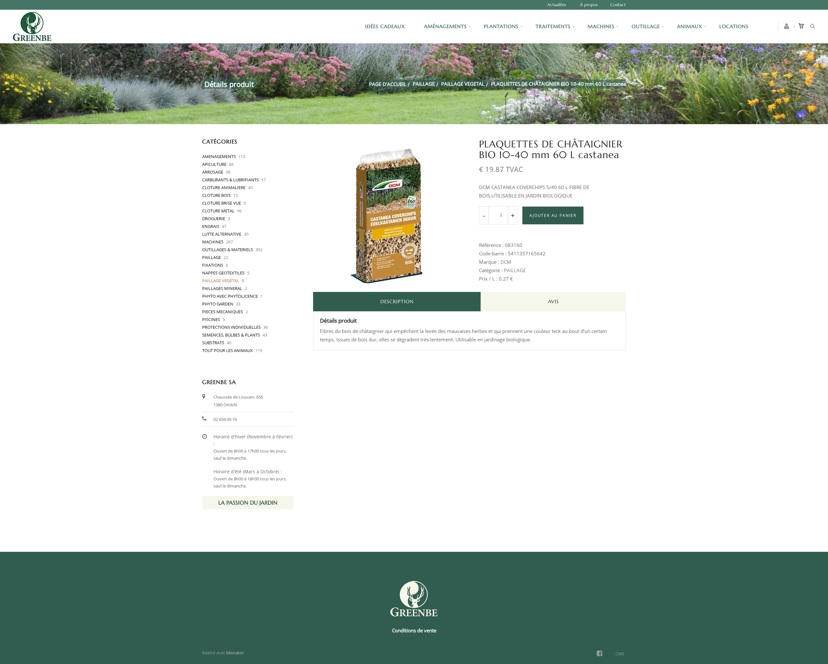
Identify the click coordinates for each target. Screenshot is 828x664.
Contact (618, 4)
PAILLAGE (424, 83)
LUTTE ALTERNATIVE (221, 234)
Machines (601, 26)
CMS (620, 654)
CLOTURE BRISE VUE (221, 203)
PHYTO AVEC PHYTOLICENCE (230, 296)
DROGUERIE (213, 218)
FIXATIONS (212, 265)
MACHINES (212, 242)
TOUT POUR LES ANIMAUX (227, 350)
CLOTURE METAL (218, 211)
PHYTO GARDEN (217, 304)
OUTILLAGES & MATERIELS (227, 249)
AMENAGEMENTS (219, 156)
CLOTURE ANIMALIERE (223, 187)
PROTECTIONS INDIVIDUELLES (231, 327)
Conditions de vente (414, 630)
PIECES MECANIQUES (222, 312)
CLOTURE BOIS (216, 195)
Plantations (501, 26)
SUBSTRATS (213, 343)
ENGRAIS (210, 226)
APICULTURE (214, 164)
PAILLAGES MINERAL (222, 288)
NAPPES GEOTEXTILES (223, 273)
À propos (589, 4)
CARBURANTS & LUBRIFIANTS (230, 180)
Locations (733, 26)
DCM (505, 262)
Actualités (556, 4)
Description (397, 301)
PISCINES (211, 319)
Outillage (646, 26)
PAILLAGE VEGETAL (463, 83)
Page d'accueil (387, 84)
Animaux (689, 26)
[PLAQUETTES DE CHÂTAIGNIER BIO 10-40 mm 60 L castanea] (386, 143)
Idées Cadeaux (386, 26)
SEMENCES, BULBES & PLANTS (231, 335)
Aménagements (445, 26)
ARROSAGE (212, 172)
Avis (553, 301)
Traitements (553, 26)
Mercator (235, 653)
